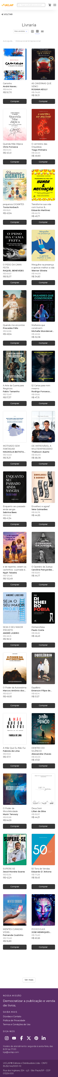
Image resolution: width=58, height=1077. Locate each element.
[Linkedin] (43, 1038)
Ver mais (29, 980)
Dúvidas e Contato (12, 1016)
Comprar (14, 101)
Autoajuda (7, 41)
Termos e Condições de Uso (16, 1024)
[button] (54, 5)
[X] (29, 1038)
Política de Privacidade (14, 1020)
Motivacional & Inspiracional (28, 41)
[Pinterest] (36, 1038)
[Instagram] (6, 1038)
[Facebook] (21, 1038)
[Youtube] (14, 1038)
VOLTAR (8, 14)
